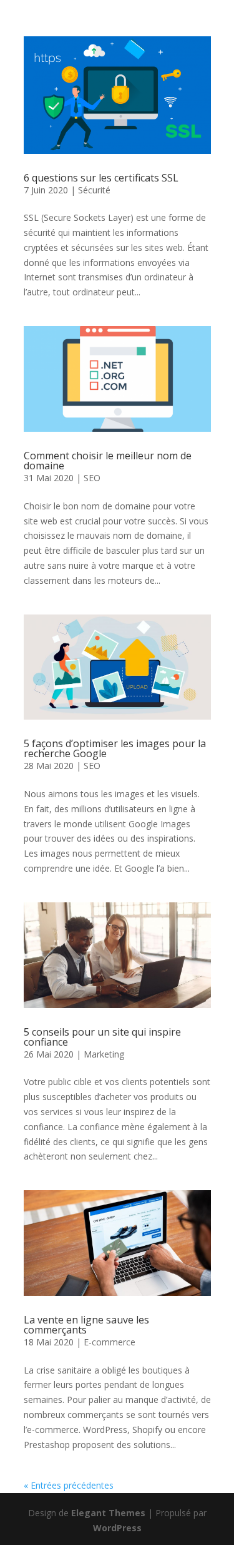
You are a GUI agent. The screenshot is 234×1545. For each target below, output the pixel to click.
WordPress (117, 1528)
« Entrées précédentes (69, 1485)
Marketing (104, 1054)
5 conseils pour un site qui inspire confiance (102, 1037)
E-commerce (109, 1342)
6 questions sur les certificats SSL (101, 178)
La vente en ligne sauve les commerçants (86, 1325)
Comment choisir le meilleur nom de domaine (108, 460)
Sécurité (94, 190)
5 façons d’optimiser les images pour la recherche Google (115, 748)
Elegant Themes (108, 1513)
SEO (92, 478)
